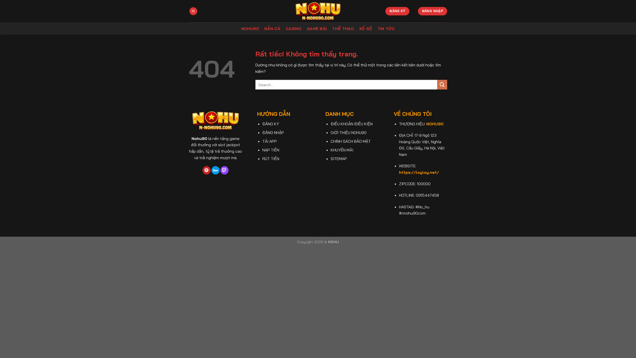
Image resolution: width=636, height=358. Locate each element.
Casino (293, 28)
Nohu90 (250, 28)
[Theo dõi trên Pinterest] (206, 170)
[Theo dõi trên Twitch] (224, 170)
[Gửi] (442, 85)
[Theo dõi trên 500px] (215, 170)
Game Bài (317, 28)
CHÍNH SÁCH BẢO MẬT (351, 141)
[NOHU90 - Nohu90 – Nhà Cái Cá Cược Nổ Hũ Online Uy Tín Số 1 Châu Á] (318, 11)
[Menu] (193, 11)
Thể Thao (343, 28)
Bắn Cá (272, 28)
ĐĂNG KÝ (270, 123)
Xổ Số (365, 28)
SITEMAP (339, 158)
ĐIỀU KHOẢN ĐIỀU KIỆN (352, 123)
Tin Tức (386, 28)
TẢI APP (269, 141)
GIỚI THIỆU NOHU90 (348, 132)
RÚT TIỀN (270, 158)
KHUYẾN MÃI (342, 149)
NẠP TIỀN (270, 149)
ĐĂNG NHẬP (273, 132)
